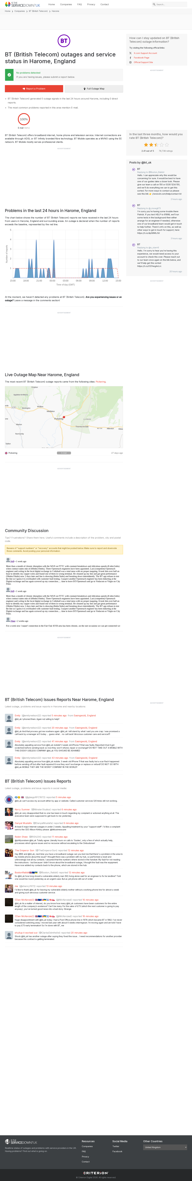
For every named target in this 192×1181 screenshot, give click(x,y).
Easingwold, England (85, 715)
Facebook (117, 1151)
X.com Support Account (145, 53)
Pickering (101, 381)
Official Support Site (143, 62)
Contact (104, 4)
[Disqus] (64, 592)
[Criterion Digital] (96, 1173)
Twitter (115, 1146)
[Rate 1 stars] (146, 145)
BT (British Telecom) (38, 11)
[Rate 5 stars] (167, 145)
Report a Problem (35, 88)
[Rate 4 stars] (162, 145)
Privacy (91, 4)
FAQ (79, 4)
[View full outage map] (64, 417)
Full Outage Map (95, 88)
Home (51, 4)
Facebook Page (141, 57)
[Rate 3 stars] (156, 145)
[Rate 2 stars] (151, 145)
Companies (66, 4)
